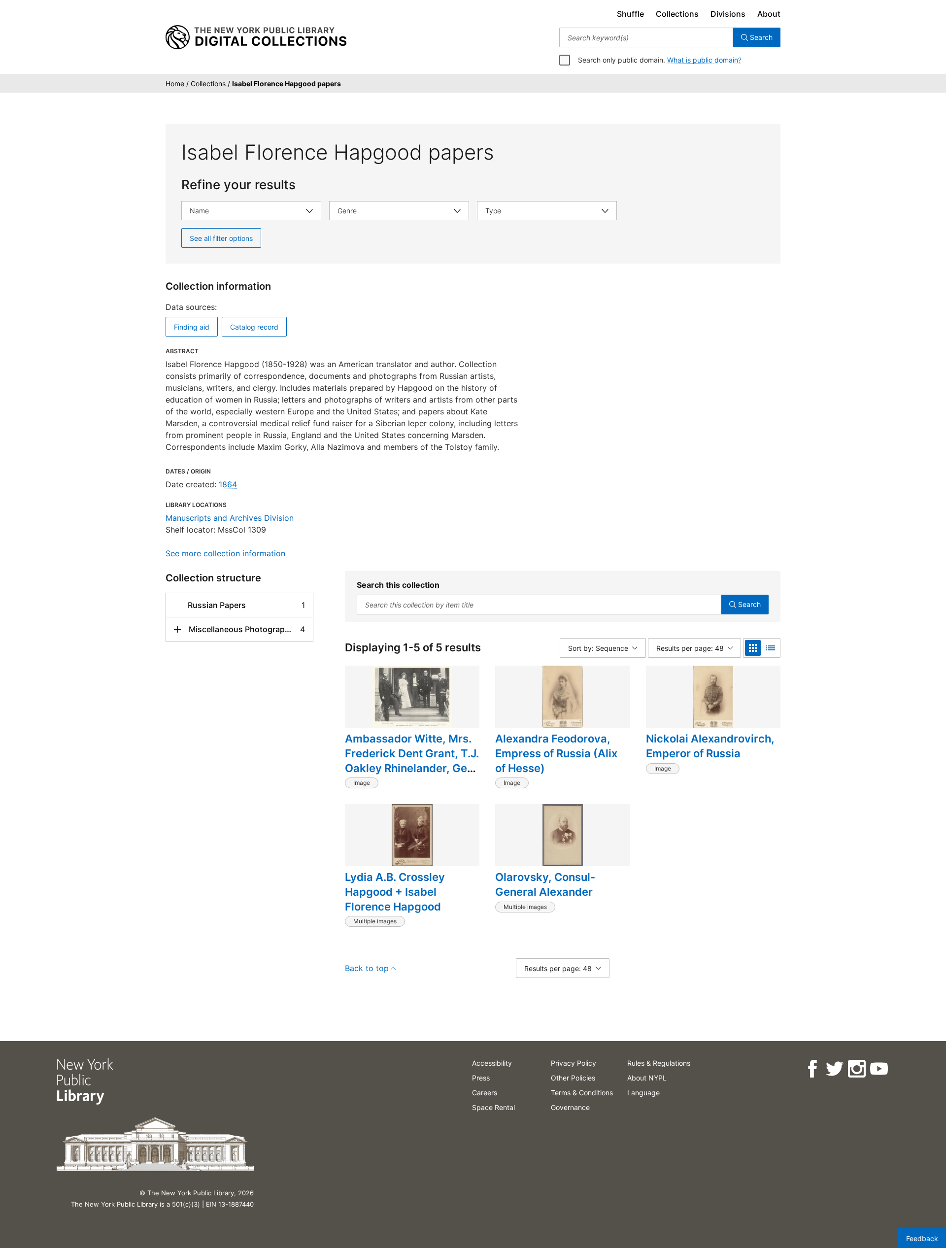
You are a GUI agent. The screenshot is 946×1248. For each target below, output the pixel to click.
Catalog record (254, 327)
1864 (228, 484)
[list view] (770, 648)
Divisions (727, 14)
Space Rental (493, 1107)
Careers (484, 1092)
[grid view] (753, 648)
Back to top (367, 968)
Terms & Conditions (582, 1092)
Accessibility (492, 1063)
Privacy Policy (573, 1063)
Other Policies (573, 1078)
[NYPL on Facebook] (811, 1069)
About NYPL (647, 1078)
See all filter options (221, 238)
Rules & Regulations (658, 1063)
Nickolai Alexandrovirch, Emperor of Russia (710, 746)
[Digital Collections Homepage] (256, 37)
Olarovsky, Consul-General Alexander (545, 884)
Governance (570, 1107)
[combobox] (646, 37)
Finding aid (191, 327)
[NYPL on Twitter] (834, 1069)
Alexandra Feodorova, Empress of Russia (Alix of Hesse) (556, 753)
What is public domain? (704, 60)
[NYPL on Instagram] (856, 1069)
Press (481, 1078)
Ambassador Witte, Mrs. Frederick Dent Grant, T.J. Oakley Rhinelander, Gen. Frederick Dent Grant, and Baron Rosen (412, 768)
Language (643, 1092)
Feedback (922, 1238)
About (768, 14)
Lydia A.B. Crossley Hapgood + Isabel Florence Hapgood (395, 891)
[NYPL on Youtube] (878, 1069)
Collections (677, 14)
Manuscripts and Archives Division (230, 518)
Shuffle (630, 14)
